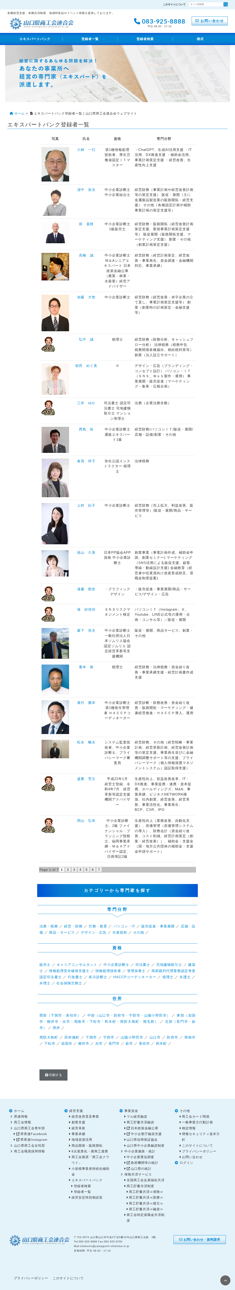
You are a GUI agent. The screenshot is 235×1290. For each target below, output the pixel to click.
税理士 (167, 977)
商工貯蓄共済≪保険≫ (146, 1192)
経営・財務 (73, 926)
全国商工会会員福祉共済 (146, 1180)
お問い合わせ (211, 21)
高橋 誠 (86, 255)
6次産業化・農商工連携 (90, 1151)
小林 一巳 (86, 150)
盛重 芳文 (86, 779)
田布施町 (71, 1037)
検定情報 (189, 1128)
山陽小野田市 (132, 1037)
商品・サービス (62, 932)
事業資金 (131, 1111)
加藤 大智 (86, 297)
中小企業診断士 (116, 965)
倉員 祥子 (86, 461)
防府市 (172, 1037)
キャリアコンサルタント (77, 965)
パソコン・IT (124, 926)
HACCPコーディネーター (134, 977)
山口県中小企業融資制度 (146, 1145)
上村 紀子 (86, 505)
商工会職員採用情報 (29, 1151)
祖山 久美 (86, 552)
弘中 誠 (86, 339)
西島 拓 (86, 429)
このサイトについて (174, 4)
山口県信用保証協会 (142, 1139)
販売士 (44, 965)
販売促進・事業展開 (158, 926)
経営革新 (78, 1128)
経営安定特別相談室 (87, 1197)
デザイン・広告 (93, 932)
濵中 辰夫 (86, 190)
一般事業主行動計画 (197, 1122)
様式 (200, 39)
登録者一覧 (90, 39)
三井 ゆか (86, 403)
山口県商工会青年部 (29, 1128)
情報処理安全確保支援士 (69, 971)
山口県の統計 (141, 1168)
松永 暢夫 (86, 742)
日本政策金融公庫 (144, 1128)
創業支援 (78, 1122)
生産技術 (119, 932)
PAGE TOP (225, 1280)
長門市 (114, 1043)
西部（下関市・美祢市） (60, 1015)
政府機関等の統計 (144, 1162)
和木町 (161, 1043)
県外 (56, 1028)
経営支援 (76, 1111)
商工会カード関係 (196, 1116)
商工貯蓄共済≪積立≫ (146, 1203)
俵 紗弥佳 (86, 609)
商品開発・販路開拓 (87, 1145)
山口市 (155, 1037)
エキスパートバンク (35, 39)
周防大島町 (48, 1037)
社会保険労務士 (69, 983)
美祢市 (144, 1043)
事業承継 (78, 1134)
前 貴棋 (86, 224)
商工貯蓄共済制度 (140, 1186)
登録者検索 (145, 39)
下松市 (49, 1043)
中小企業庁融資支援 (146, 1134)
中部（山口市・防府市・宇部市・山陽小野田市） (129, 1015)
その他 (138, 932)
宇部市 (109, 1037)
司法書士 (142, 965)
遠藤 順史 (86, 589)
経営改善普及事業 (85, 1116)
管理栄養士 (136, 971)
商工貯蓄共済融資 (140, 1122)
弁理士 (44, 983)
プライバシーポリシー (199, 1151)
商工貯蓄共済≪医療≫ (146, 1197)
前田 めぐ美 (86, 366)
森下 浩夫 (86, 630)
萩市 (129, 1043)
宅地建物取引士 (169, 965)
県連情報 (21, 1116)
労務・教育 (98, 926)
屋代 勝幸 (86, 703)
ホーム (19, 1111)
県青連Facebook (33, 1134)
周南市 (190, 1037)
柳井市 (83, 1043)
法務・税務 (48, 926)
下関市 (91, 1037)
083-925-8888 (162, 22)
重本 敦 (86, 667)
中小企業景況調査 (140, 1157)
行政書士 (75, 977)
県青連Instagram (34, 1139)
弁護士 (184, 977)
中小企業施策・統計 (139, 1151)
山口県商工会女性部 (29, 1145)
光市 (99, 1043)
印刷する (55, 1075)
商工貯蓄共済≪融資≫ (146, 1209)
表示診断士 (98, 977)
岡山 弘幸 (86, 821)
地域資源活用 (82, 1139)
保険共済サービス (138, 1174)
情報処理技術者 (108, 971)
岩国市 (66, 1043)
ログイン (186, 1162)
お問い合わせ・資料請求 (201, 1239)
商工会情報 (22, 1122)
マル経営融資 (137, 1116)
